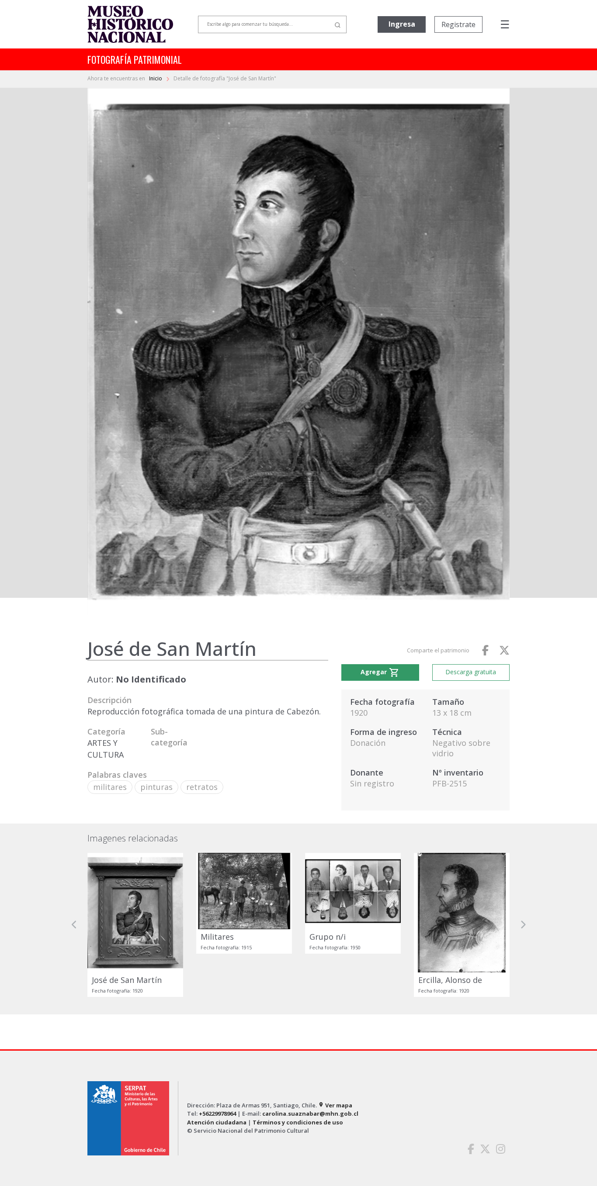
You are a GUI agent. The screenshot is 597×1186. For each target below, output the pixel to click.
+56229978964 (217, 1113)
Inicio (156, 78)
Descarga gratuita (470, 672)
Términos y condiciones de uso (298, 1122)
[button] (74, 924)
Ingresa (402, 24)
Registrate (458, 24)
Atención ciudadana (216, 1122)
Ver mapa (335, 1105)
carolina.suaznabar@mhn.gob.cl (310, 1113)
